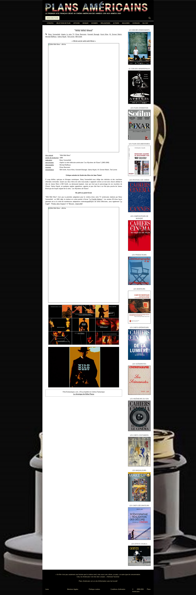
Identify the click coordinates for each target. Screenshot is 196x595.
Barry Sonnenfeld (54, 34)
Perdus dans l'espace (58, 204)
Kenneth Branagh (93, 34)
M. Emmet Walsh (115, 34)
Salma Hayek (62, 37)
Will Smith (78, 37)
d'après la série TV (67, 34)
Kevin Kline (104, 34)
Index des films (52, 18)
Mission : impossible (75, 204)
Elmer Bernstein (80, 34)
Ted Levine (70, 37)
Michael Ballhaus (51, 37)
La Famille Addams (95, 199)
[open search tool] (150, 18)
